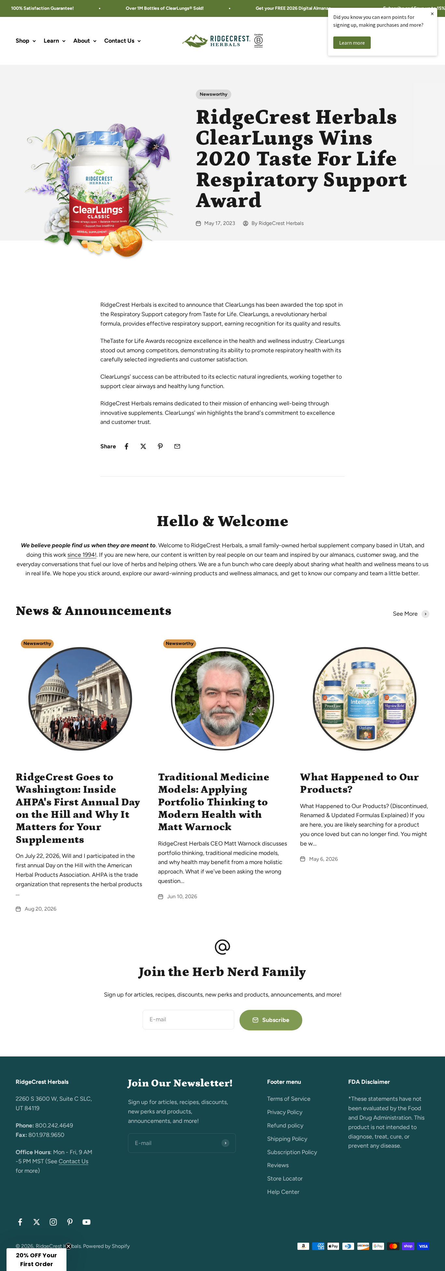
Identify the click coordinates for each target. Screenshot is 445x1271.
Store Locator (285, 1178)
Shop (22, 40)
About (81, 40)
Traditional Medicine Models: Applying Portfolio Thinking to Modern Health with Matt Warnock (213, 802)
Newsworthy (213, 94)
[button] (36, 1259)
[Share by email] (177, 446)
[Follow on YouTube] (86, 1222)
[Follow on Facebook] (20, 1222)
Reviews (278, 1165)
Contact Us (119, 40)
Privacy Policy (284, 1112)
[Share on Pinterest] (160, 446)
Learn (51, 40)
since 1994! (81, 554)
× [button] (432, 13)
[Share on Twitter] (143, 446)
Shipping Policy (287, 1138)
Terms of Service (288, 1098)
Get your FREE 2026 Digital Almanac (281, 8)
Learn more (352, 42)
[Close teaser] (68, 1246)
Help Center (283, 1191)
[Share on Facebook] (126, 446)
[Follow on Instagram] (53, 1222)
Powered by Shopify (106, 1246)
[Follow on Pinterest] (69, 1222)
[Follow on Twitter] (36, 1222)
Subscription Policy (292, 1152)
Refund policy (285, 1125)
